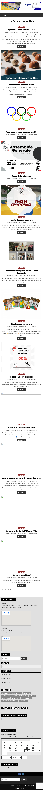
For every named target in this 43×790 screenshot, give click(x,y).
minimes (16, 698)
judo (32, 696)
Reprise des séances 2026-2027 (21, 29)
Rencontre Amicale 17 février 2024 (21, 531)
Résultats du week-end (21, 324)
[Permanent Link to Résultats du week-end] (22, 304)
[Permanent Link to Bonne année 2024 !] (22, 555)
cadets (26, 693)
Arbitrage (6, 693)
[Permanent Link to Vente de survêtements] (22, 200)
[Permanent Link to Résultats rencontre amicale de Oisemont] (22, 458)
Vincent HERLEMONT (10, 32)
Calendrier (5, 678)
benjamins (17, 693)
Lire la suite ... (22, 46)
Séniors (24, 700)
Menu (5, 15)
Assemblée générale (21, 176)
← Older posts (6, 589)
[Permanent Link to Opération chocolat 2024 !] (22, 65)
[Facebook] (19, 774)
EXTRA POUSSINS (21, 696)
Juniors (6, 698)
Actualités (21, 27)
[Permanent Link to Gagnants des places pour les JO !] (22, 113)
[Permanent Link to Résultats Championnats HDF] (22, 408)
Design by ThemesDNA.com (21, 788)
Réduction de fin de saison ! (21, 376)
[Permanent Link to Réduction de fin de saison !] (22, 357)
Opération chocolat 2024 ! (21, 84)
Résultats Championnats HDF (21, 427)
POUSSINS (26, 698)
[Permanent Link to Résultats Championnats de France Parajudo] (22, 251)
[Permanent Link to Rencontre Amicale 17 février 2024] (22, 511)
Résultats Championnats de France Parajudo (21, 272)
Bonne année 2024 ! (21, 575)
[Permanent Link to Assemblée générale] (22, 156)
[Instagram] (23, 774)
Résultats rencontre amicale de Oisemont (21, 478)
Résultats (5, 686)
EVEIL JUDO (7, 696)
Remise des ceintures (10, 700)
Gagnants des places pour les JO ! (21, 132)
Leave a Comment (33, 32)
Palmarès (5, 682)
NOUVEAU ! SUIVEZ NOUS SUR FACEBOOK (14, 708)
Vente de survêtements (21, 220)
